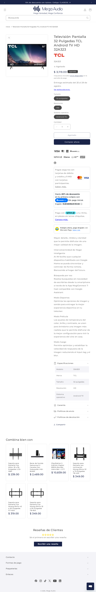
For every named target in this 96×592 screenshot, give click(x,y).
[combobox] (48, 18)
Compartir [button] (60, 425)
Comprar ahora (72, 142)
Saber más (76, 230)
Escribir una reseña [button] (48, 544)
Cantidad (57, 122)
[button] (4, 9)
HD (59, 108)
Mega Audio (50, 591)
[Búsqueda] (87, 17)
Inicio (8, 27)
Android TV (62, 117)
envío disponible (76, 76)
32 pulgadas (63, 99)
